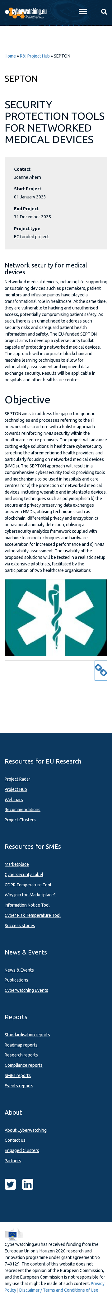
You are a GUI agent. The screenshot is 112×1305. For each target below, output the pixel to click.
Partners (13, 1160)
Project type (27, 228)
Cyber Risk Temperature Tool (33, 915)
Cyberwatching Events (26, 990)
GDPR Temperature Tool (28, 884)
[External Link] (101, 673)
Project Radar (17, 779)
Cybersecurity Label (24, 874)
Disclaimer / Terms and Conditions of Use (58, 1290)
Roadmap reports (21, 1045)
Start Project (27, 188)
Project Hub (16, 789)
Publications (16, 980)
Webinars (14, 799)
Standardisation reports (27, 1034)
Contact (22, 169)
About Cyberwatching (26, 1130)
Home (10, 55)
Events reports (19, 1085)
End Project (26, 208)
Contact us (15, 1140)
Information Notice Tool (27, 905)
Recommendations (22, 809)
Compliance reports (24, 1065)
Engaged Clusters (22, 1150)
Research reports (21, 1054)
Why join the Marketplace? (30, 894)
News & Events (19, 970)
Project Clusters (20, 819)
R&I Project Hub (35, 55)
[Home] (28, 12)
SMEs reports (18, 1075)
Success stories (20, 925)
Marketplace (17, 864)
